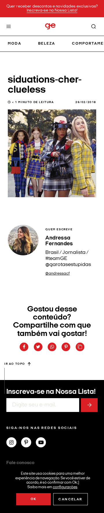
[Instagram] (13, 443)
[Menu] (8, 26)
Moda (14, 43)
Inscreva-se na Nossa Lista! (52, 10)
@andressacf (57, 273)
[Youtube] (43, 443)
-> (89, 405)
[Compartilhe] (80, 347)
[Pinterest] (28, 443)
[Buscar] (94, 26)
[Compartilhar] (24, 347)
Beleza (46, 43)
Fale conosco (20, 463)
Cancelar (70, 499)
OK (34, 499)
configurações (65, 487)
